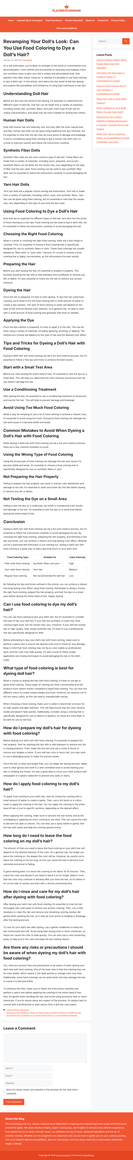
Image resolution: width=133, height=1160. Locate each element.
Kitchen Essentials (74, 20)
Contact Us (103, 20)
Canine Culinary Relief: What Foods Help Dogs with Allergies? (111, 64)
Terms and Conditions (66, 28)
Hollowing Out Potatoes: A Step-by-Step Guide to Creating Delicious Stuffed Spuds (43, 1013)
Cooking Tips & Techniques (29, 20)
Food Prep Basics (54, 20)
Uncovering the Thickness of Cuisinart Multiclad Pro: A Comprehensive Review (41, 1015)
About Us (90, 20)
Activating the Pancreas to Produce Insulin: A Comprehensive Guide (110, 77)
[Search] (126, 41)
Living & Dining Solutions (17, 1010)
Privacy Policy (118, 20)
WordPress (89, 1155)
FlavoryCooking (63, 1155)
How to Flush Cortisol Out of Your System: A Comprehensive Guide (111, 90)
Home (11, 20)
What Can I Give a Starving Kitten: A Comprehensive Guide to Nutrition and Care (113, 138)
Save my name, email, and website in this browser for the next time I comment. (42, 1091)
